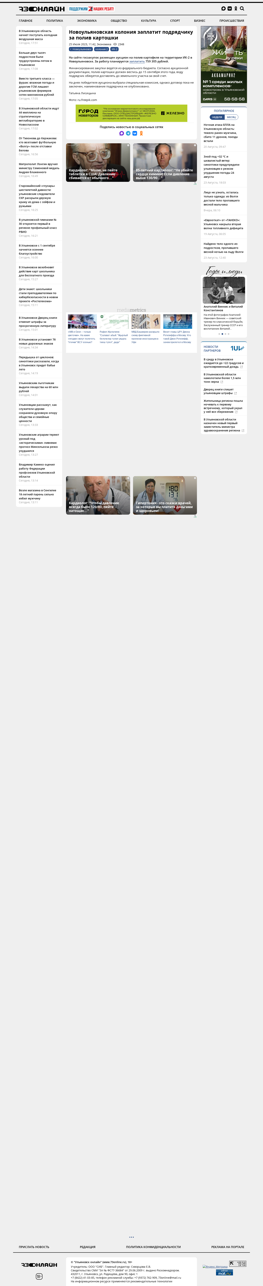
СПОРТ (175, 21)
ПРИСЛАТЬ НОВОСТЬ (34, 1247)
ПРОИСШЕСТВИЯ (231, 21)
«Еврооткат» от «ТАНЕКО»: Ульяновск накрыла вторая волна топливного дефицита (223, 224)
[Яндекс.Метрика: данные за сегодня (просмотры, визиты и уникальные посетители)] (215, 1266)
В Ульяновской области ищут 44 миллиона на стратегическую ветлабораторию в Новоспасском (39, 116)
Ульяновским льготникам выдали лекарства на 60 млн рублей (38, 387)
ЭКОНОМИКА (87, 21)
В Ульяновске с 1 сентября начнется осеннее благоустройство (37, 249)
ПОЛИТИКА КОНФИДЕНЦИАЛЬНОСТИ (153, 1247)
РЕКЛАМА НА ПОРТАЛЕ (227, 1247)
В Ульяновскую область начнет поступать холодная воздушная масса (38, 35)
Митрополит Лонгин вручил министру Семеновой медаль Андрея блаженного (39, 168)
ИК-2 (114, 49)
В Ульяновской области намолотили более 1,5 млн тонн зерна (222, 377)
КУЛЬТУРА (148, 21)
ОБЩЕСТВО (119, 21)
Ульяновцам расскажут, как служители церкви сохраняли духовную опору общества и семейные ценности (38, 413)
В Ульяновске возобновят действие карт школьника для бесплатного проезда (37, 271)
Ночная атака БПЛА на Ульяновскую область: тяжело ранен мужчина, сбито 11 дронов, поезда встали (221, 133)
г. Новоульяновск (80, 49)
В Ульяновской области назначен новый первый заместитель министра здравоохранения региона (222, 425)
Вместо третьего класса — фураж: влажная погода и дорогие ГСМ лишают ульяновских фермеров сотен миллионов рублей (37, 86)
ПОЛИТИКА (54, 21)
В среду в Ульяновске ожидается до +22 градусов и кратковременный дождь (224, 362)
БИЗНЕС (199, 21)
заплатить (137, 61)
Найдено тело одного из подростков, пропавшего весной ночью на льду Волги (223, 248)
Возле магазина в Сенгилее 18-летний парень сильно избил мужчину (37, 494)
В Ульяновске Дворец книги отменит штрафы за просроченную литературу (38, 322)
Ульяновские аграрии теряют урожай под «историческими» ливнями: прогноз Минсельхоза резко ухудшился (39, 443)
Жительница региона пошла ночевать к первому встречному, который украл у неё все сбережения (223, 406)
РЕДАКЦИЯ (87, 1247)
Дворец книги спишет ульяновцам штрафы (219, 391)
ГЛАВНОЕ (25, 21)
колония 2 (101, 49)
